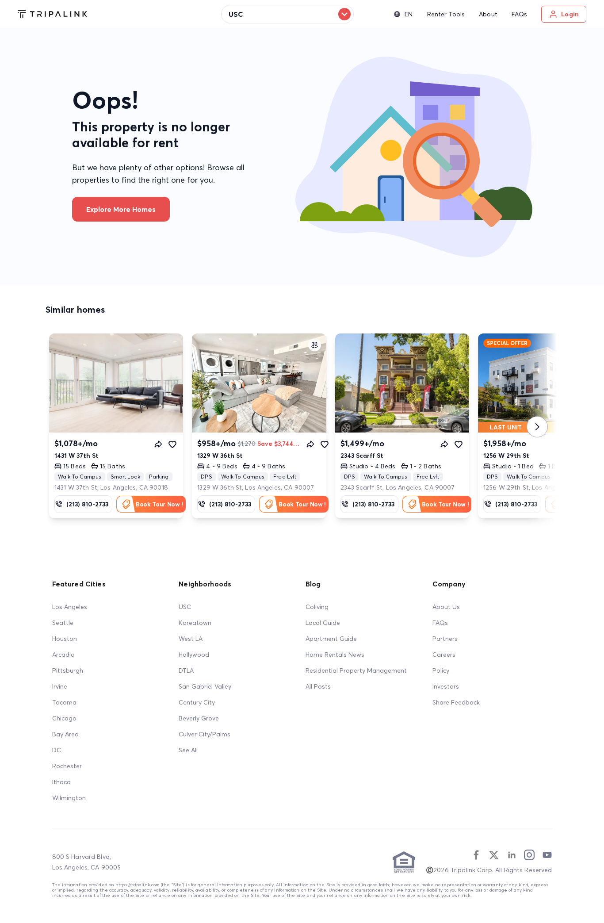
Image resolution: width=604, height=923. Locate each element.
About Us (446, 607)
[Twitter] (494, 855)
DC (56, 750)
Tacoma (64, 702)
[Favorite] (172, 444)
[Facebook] (476, 855)
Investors (445, 686)
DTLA (186, 670)
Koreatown (195, 623)
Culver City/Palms (204, 734)
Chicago (64, 718)
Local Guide (323, 623)
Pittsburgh (67, 670)
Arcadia (63, 655)
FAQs (440, 623)
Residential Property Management (356, 670)
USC (185, 607)
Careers (443, 655)
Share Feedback (456, 702)
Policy (440, 670)
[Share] (158, 444)
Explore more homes (121, 209)
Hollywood (194, 655)
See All (188, 750)
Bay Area (65, 734)
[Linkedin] (511, 855)
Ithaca (61, 782)
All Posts (318, 686)
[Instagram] (529, 855)
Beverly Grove (199, 718)
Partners (445, 639)
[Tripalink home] (52, 14)
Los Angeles (69, 607)
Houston (64, 639)
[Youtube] (547, 855)
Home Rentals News (335, 655)
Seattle (62, 623)
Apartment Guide (331, 639)
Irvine (59, 686)
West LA (191, 639)
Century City (197, 702)
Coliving (317, 607)
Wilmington (69, 798)
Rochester (67, 766)
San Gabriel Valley (205, 686)
